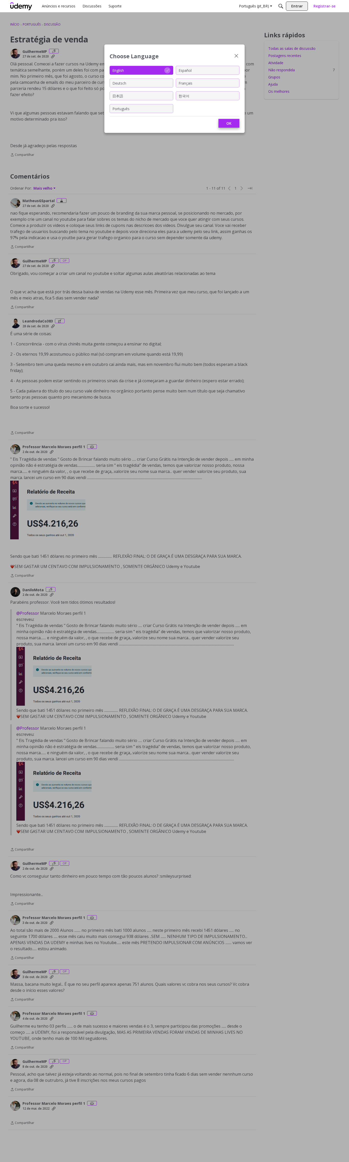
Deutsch (119, 82)
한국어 (184, 95)
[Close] (236, 56)
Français (185, 82)
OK (228, 123)
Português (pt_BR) (254, 6)
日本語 (117, 95)
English (118, 70)
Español (185, 70)
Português (121, 108)
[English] (21, 6)
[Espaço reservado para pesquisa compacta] (280, 6)
